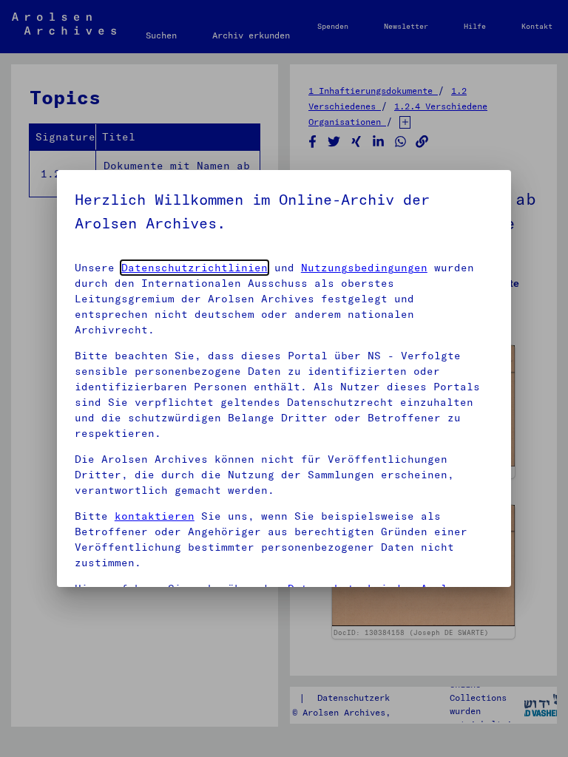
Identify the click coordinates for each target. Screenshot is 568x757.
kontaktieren (155, 516)
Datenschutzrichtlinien (194, 267)
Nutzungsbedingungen (364, 267)
